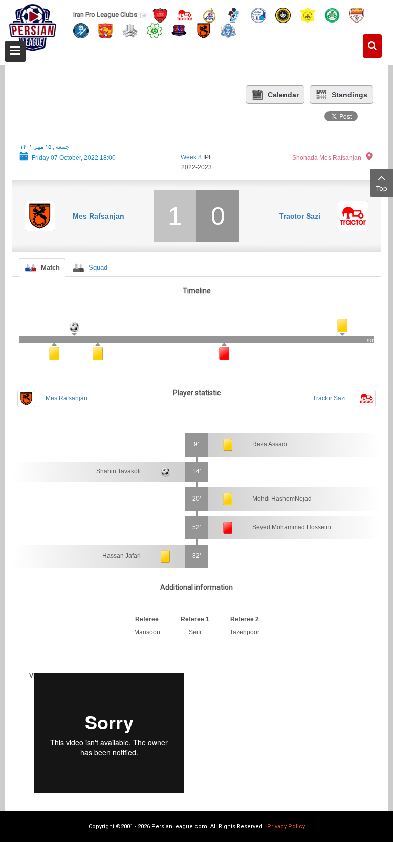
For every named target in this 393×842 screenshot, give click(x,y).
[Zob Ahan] (332, 14)
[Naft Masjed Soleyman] (209, 14)
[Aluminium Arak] (228, 30)
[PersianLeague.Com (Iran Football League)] (33, 29)
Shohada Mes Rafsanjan (326, 157)
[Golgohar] (81, 30)
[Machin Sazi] (154, 30)
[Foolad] (356, 14)
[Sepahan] (283, 14)
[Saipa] (130, 30)
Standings (349, 95)
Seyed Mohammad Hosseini (291, 527)
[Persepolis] (160, 14)
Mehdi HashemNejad (282, 498)
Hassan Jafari (121, 555)
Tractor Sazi (299, 216)
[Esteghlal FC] (258, 14)
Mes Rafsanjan (98, 216)
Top (381, 188)
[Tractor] (184, 14)
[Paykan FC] (234, 14)
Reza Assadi (269, 444)
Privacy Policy (286, 826)
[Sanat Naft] (307, 14)
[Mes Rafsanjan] (203, 30)
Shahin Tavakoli (118, 471)
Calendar (283, 95)
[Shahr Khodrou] (105, 30)
